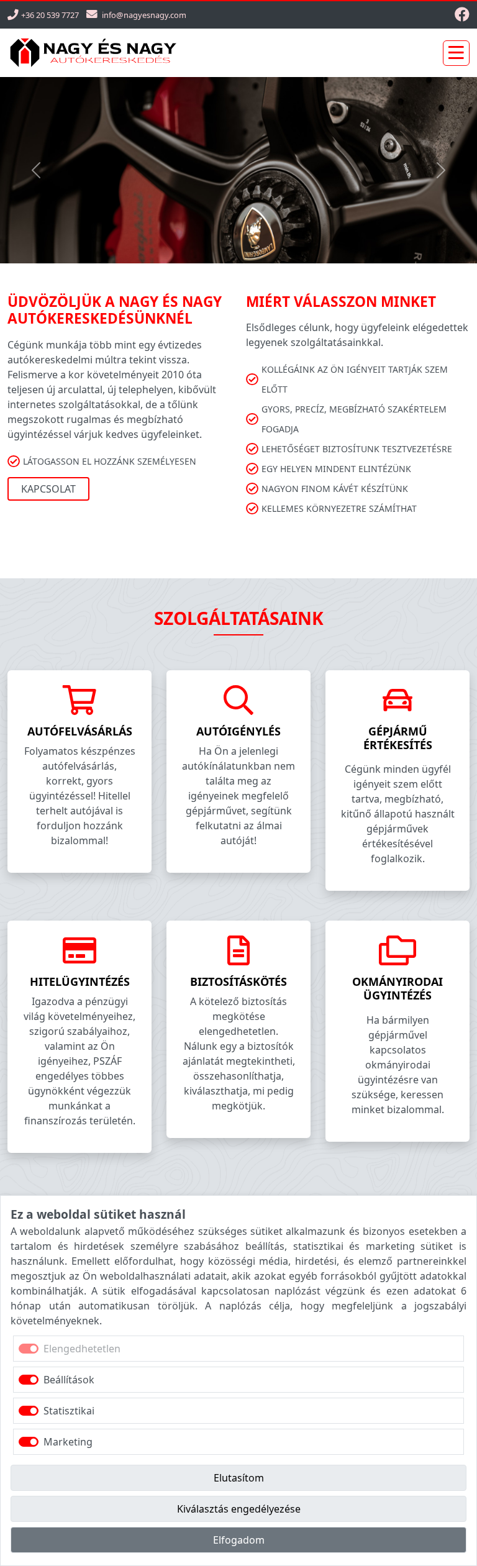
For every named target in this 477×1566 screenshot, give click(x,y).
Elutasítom (239, 1478)
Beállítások (68, 1379)
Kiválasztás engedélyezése (239, 1509)
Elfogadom (239, 1540)
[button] (35, 170)
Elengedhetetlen (81, 1348)
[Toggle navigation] (456, 53)
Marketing (68, 1442)
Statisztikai (68, 1411)
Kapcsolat (48, 489)
